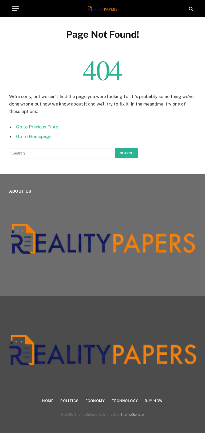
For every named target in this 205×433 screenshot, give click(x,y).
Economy (95, 401)
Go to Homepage (34, 136)
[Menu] (15, 9)
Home (48, 401)
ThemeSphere (132, 414)
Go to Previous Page (37, 127)
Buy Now (154, 401)
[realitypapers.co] (103, 8)
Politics (69, 401)
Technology (125, 401)
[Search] (190, 9)
